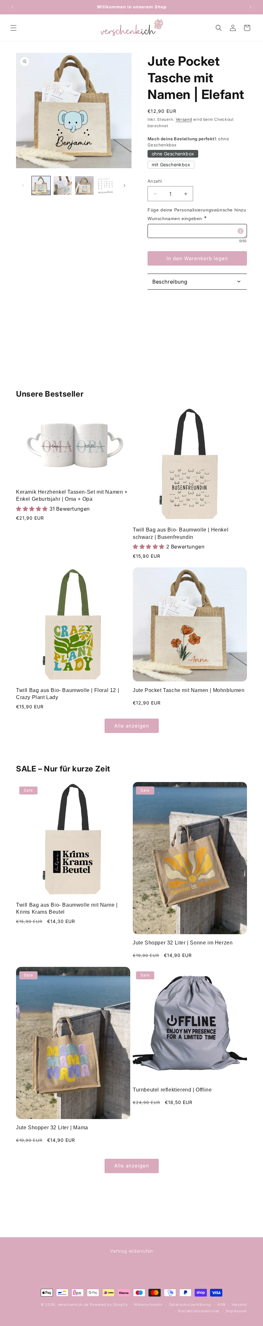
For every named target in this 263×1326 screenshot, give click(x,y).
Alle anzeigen (131, 726)
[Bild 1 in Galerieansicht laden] (41, 185)
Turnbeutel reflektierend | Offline (172, 1089)
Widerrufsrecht (148, 1304)
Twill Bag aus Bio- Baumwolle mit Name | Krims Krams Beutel (66, 908)
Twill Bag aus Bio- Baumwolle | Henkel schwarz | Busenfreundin (180, 533)
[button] (13, 28)
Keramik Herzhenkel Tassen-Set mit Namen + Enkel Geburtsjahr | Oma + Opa (72, 495)
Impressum (236, 1311)
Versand (184, 119)
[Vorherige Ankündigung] (12, 7)
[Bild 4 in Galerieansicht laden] (106, 185)
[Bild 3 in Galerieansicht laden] (84, 185)
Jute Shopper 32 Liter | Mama (52, 1127)
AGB (221, 1304)
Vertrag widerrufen (131, 1251)
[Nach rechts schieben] (124, 185)
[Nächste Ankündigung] (250, 7)
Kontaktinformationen (199, 1311)
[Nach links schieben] (23, 185)
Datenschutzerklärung (190, 1304)
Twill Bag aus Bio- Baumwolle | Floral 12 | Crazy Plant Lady (67, 694)
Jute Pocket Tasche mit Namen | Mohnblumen (189, 690)
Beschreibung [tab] (169, 281)
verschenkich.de (73, 1304)
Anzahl (155, 181)
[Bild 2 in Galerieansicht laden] (63, 185)
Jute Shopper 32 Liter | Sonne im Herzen (183, 942)
